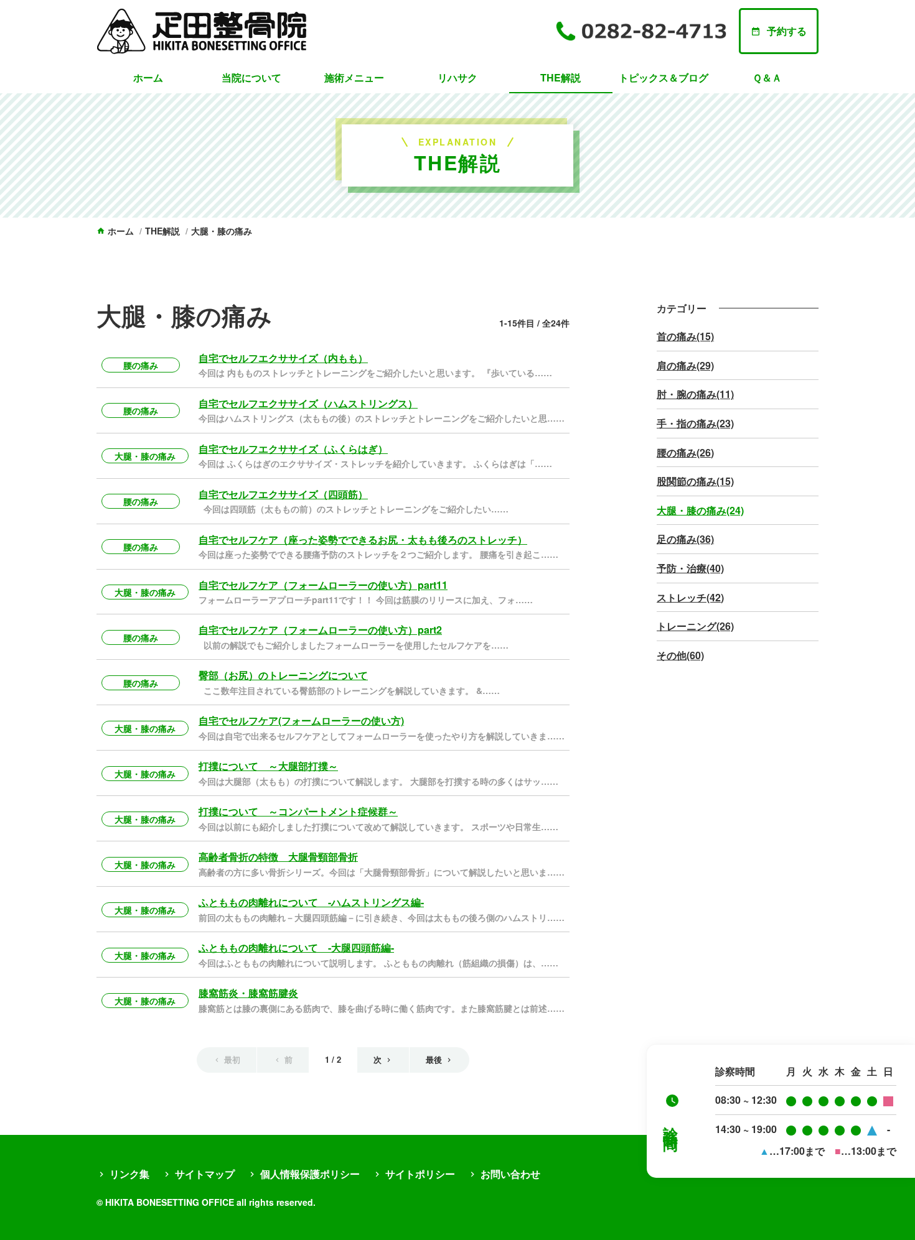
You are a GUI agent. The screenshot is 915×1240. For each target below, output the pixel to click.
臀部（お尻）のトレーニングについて (283, 675)
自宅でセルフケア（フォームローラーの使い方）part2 (320, 629)
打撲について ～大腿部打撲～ (268, 766)
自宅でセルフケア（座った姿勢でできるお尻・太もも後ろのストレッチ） (363, 539)
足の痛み (685, 539)
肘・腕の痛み (695, 394)
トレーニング (695, 626)
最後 (434, 1059)
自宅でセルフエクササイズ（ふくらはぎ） (293, 449)
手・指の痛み (695, 423)
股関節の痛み (695, 481)
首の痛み (685, 336)
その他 (680, 655)
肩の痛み (685, 365)
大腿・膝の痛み (145, 456)
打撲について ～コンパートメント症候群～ (298, 811)
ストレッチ (690, 597)
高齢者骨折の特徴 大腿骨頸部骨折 (278, 856)
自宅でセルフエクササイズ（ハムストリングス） (308, 403)
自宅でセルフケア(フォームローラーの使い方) (301, 720)
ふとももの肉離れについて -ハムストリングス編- (311, 902)
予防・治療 (690, 568)
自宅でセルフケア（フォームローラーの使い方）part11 (323, 585)
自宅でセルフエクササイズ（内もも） (283, 358)
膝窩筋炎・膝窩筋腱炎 (248, 993)
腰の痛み (140, 365)
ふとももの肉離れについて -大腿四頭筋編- (296, 947)
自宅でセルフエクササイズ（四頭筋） (283, 494)
